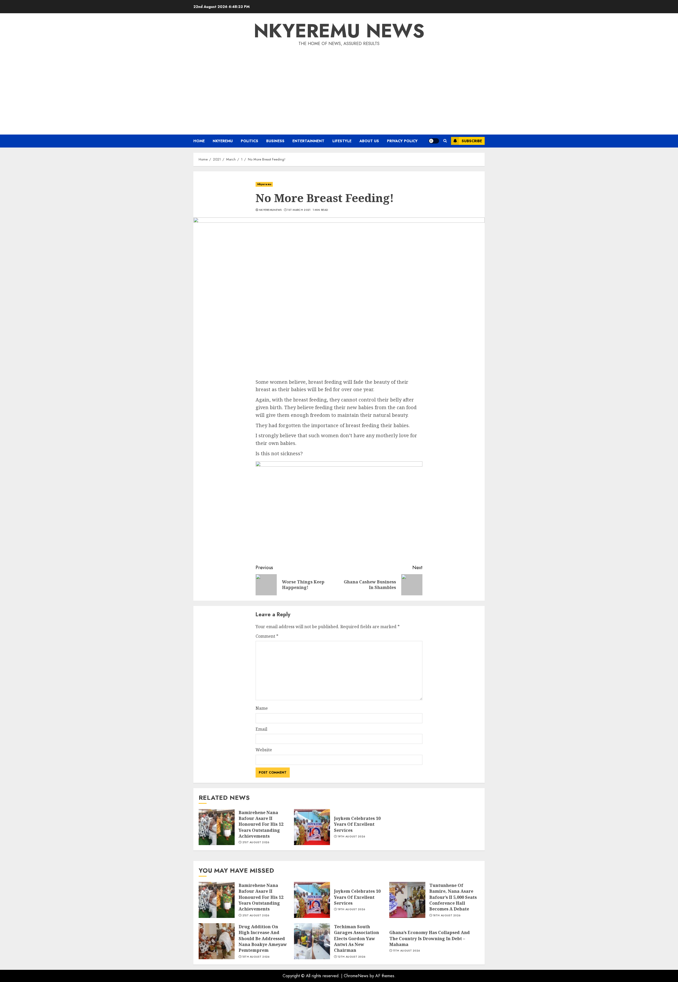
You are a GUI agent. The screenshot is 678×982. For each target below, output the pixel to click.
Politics (249, 141)
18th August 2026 (447, 915)
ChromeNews (356, 976)
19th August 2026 (351, 836)
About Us (369, 141)
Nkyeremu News (339, 30)
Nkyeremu (223, 141)
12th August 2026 (351, 957)
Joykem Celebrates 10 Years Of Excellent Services (357, 824)
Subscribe (472, 141)
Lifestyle (341, 141)
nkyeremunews (270, 210)
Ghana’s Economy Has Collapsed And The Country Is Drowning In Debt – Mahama (429, 938)
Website (264, 750)
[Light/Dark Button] (434, 141)
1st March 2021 (298, 210)
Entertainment (308, 141)
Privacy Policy (402, 141)
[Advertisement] (339, 87)
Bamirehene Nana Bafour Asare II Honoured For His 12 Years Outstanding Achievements (261, 824)
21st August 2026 (255, 842)
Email (261, 729)
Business (275, 141)
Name (262, 708)
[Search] (445, 141)
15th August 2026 (256, 957)
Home (199, 141)
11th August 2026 (406, 951)
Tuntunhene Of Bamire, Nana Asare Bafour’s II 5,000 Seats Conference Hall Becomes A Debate (453, 897)
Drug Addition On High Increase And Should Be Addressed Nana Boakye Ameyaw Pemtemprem (263, 938)
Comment (267, 636)
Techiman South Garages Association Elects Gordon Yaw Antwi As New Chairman (356, 938)
